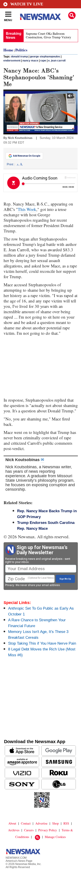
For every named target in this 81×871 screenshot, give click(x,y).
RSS (66, 823)
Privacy (9, 585)
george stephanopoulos (45, 56)
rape (43, 60)
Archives (13, 830)
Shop (55, 823)
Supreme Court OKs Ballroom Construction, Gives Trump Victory (48, 35)
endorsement (11, 60)
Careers (29, 830)
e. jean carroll (56, 60)
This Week (27, 209)
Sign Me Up (65, 579)
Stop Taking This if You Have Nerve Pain (42, 643)
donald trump (19, 56)
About (12, 823)
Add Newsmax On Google (26, 156)
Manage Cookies (55, 837)
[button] (72, 15)
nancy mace (30, 60)
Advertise (41, 823)
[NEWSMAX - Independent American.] (40, 16)
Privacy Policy (47, 830)
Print (10, 164)
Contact (26, 823)
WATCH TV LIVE (26, 4)
